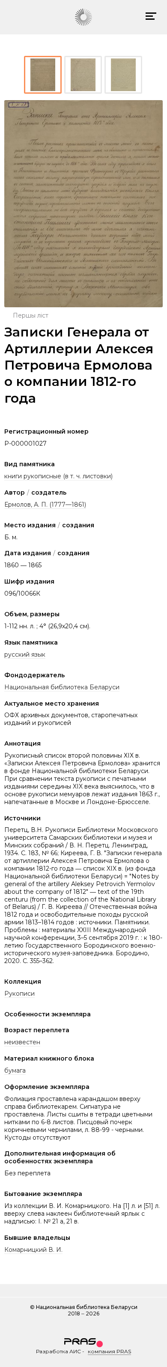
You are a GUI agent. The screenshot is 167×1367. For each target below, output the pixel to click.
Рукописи (19, 993)
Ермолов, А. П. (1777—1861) (45, 504)
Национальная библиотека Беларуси (61, 687)
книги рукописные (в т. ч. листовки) (58, 476)
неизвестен (22, 1042)
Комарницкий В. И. (33, 1250)
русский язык (24, 654)
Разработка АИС (58, 1351)
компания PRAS (109, 1351)
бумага (15, 1070)
